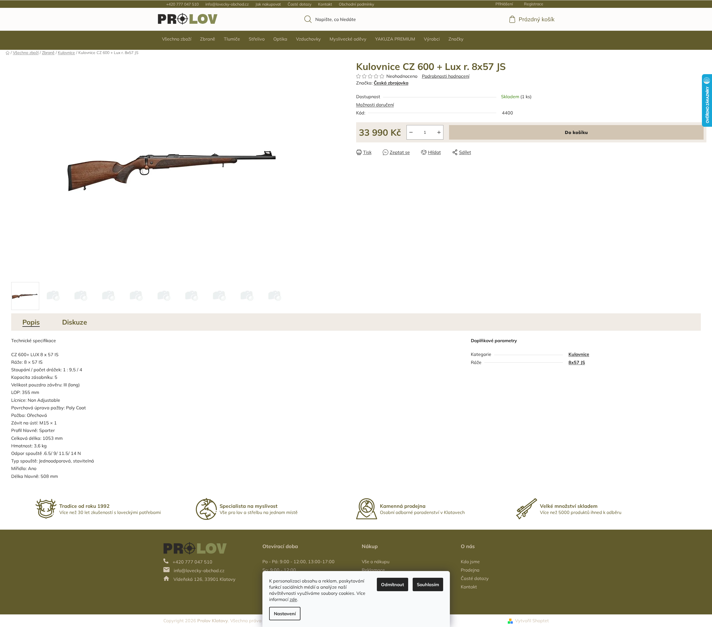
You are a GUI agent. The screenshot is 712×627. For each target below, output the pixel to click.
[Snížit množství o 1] (411, 132)
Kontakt (325, 4)
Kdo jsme (470, 561)
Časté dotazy (299, 4)
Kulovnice (578, 354)
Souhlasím (428, 584)
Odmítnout (392, 584)
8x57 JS (576, 362)
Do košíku (576, 132)
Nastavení (285, 613)
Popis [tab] (31, 322)
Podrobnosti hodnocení (445, 76)
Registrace (533, 3)
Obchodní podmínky (356, 4)
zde (293, 599)
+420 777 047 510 (182, 4)
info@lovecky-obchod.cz (227, 4)
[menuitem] (177, 39)
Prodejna (470, 570)
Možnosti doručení (375, 104)
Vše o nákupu (375, 561)
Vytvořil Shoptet (532, 620)
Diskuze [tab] (74, 322)
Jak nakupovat (268, 4)
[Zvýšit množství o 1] (439, 132)
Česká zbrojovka (391, 83)
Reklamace (373, 570)
